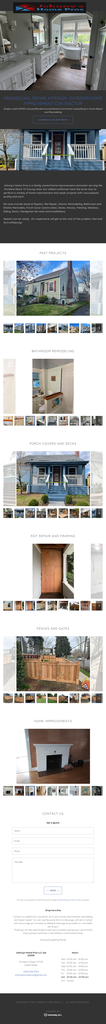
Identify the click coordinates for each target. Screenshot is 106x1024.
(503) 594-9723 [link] (31, 971)
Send (53, 890)
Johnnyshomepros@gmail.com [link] (31, 975)
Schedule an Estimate (53, 120)
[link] (49, 3)
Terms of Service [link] (77, 900)
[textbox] (53, 830)
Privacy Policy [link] (62, 900)
